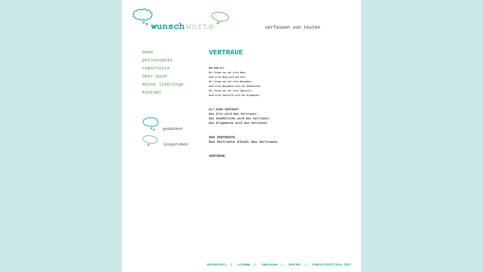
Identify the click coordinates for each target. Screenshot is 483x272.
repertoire (156, 68)
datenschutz (216, 264)
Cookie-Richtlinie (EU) (331, 264)
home (147, 52)
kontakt (152, 92)
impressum (269, 264)
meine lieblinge (163, 84)
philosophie (157, 60)
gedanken (173, 129)
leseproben (175, 144)
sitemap (244, 264)
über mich (154, 76)
